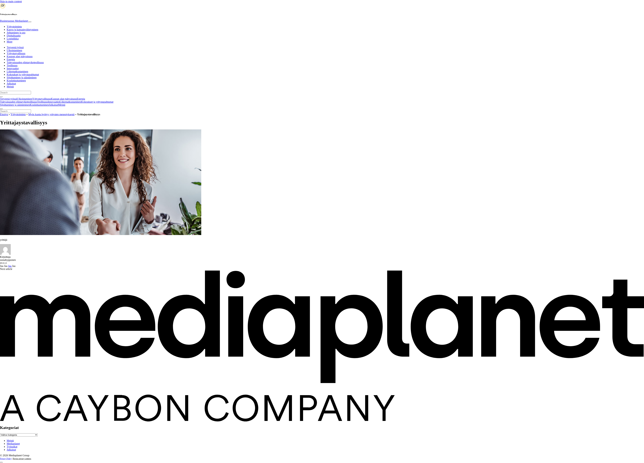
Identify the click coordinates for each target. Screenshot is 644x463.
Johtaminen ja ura (16, 32)
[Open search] (1, 96)
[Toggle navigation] (30, 21)
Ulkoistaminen (14, 50)
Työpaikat (12, 446)
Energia (11, 59)
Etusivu (4, 114)
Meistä (10, 86)
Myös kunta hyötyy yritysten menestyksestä (51, 114)
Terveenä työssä (15, 47)
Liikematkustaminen (17, 71)
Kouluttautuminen (16, 80)
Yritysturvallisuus (16, 53)
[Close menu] (1, 108)
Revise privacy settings (22, 458)
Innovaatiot (13, 68)
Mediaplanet (13, 443)
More (9, 41)
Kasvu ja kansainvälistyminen (22, 29)
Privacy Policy (6, 458)
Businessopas (14, 20)
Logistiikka (13, 38)
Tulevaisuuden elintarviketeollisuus (25, 62)
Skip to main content (11, 1)
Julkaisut (11, 83)
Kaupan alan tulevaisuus (20, 56)
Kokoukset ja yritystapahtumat (23, 74)
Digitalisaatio (14, 35)
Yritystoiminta (14, 26)
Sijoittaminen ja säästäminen (22, 77)
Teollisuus (12, 65)
